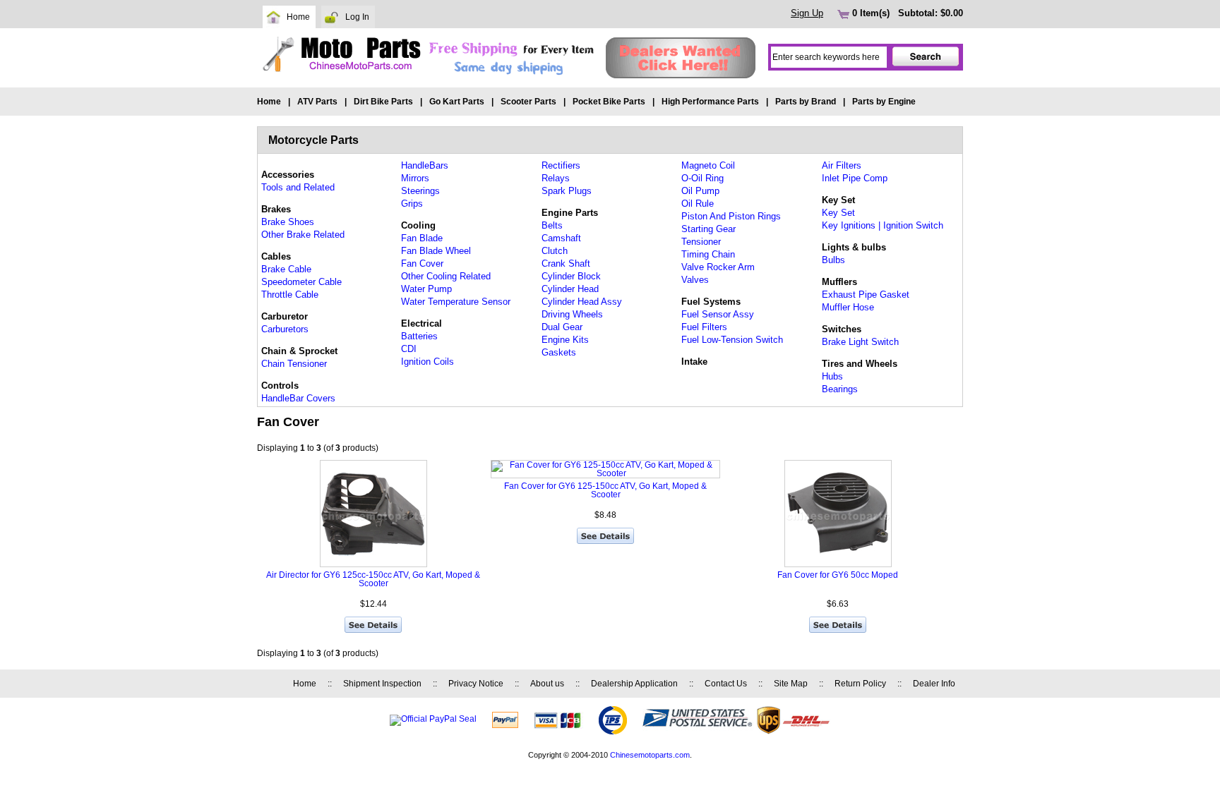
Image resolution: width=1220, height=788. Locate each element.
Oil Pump (700, 191)
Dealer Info (934, 684)
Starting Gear (708, 229)
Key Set (838, 212)
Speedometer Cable (301, 282)
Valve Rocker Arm (718, 267)
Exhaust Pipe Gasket (865, 294)
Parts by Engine (884, 102)
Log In (357, 17)
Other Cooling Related (446, 276)
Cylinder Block (571, 276)
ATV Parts (317, 102)
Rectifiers (561, 165)
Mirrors (415, 178)
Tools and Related (298, 187)
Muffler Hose (848, 307)
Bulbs (833, 260)
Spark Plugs (567, 191)
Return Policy (860, 684)
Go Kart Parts (456, 102)
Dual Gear (562, 327)
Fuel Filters (704, 327)
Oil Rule (697, 203)
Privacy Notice (475, 684)
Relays (556, 178)
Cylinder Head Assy (582, 301)
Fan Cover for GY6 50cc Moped (837, 575)
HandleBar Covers (298, 398)
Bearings (840, 389)
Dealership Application (634, 684)
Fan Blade (422, 238)
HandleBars (424, 165)
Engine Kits (565, 339)
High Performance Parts (710, 102)
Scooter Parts (528, 102)
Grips (412, 203)
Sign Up (807, 13)
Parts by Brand (805, 102)
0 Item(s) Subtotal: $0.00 (906, 13)
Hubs (832, 376)
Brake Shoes (287, 222)
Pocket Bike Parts (609, 102)
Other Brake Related (303, 234)
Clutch (555, 251)
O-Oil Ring (702, 178)
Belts (552, 225)
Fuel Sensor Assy (717, 314)
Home (298, 17)
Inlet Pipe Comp (854, 178)
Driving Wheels (572, 314)
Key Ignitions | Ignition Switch (882, 225)
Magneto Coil (708, 165)
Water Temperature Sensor (455, 301)
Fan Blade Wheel (436, 251)
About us (547, 684)
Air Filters (841, 165)
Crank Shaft (566, 263)
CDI (409, 349)
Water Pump (426, 289)
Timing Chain (708, 254)
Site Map (791, 684)
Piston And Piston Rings (731, 216)
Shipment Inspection (382, 684)
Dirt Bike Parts (383, 102)
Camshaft (561, 238)
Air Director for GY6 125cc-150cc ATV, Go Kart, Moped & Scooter (373, 579)
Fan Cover (422, 263)
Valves (695, 279)
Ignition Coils (427, 361)
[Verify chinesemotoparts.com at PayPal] (433, 719)
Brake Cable (286, 269)
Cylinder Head (570, 289)
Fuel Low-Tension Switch (732, 339)
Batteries (419, 336)
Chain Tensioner (294, 363)
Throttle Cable (289, 294)
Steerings (420, 191)
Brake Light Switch (860, 342)
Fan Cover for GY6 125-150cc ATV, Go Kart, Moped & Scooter (605, 490)
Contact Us (726, 684)
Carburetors (285, 329)
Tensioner (701, 241)
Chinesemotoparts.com (650, 755)
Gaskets (559, 352)
